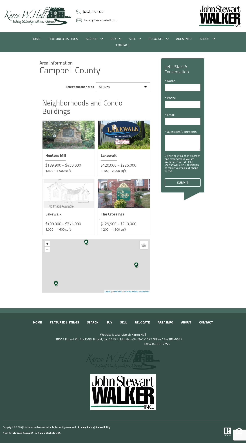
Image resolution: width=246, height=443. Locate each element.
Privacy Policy (86, 427)
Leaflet (108, 291)
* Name (170, 80)
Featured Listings (63, 38)
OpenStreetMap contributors (136, 291)
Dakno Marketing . (49, 433)
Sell (123, 322)
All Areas (104, 87)
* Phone (170, 97)
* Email (170, 114)
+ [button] (47, 244)
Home (36, 38)
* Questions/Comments (181, 131)
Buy (109, 322)
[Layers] (144, 245)
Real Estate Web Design (17, 433)
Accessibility (102, 427)
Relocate (142, 322)
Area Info (184, 38)
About (186, 322)
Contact (123, 45)
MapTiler (118, 291)
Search (93, 322)
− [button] (47, 249)
